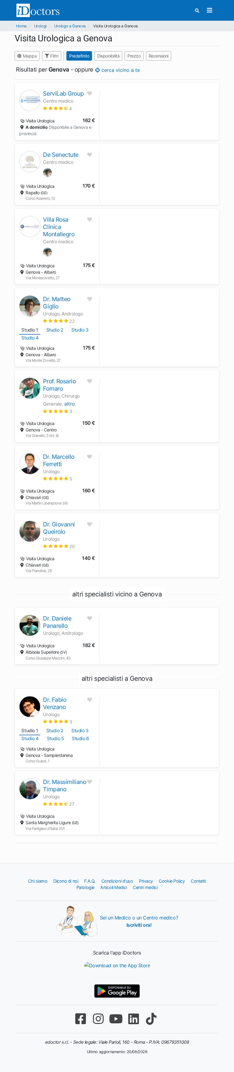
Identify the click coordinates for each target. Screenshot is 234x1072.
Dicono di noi (65, 881)
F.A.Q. (89, 881)
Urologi (40, 26)
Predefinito (79, 55)
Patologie (85, 887)
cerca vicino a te (120, 70)
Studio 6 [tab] (80, 738)
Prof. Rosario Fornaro (59, 385)
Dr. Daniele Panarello (57, 622)
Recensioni (159, 55)
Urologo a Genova (70, 26)
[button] (57, 108)
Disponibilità (108, 55)
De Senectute (61, 154)
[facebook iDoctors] (80, 1018)
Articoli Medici (113, 887)
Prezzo (134, 55)
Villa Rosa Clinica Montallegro (58, 227)
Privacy (146, 881)
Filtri (53, 55)
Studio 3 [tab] (79, 330)
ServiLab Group (63, 93)
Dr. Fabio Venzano (54, 703)
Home (21, 26)
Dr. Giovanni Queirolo (59, 528)
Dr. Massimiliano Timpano (64, 785)
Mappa (29, 55)
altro (69, 404)
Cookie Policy (172, 881)
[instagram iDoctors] (98, 1018)
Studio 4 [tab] (29, 338)
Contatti (198, 881)
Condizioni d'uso (117, 881)
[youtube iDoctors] (115, 1018)
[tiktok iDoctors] (151, 1018)
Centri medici (145, 887)
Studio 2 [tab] (54, 330)
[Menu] (210, 10)
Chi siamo (37, 881)
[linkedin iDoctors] (133, 1018)
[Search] (197, 10)
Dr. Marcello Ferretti (58, 460)
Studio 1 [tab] (29, 330)
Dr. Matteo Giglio (56, 302)
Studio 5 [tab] (55, 738)
